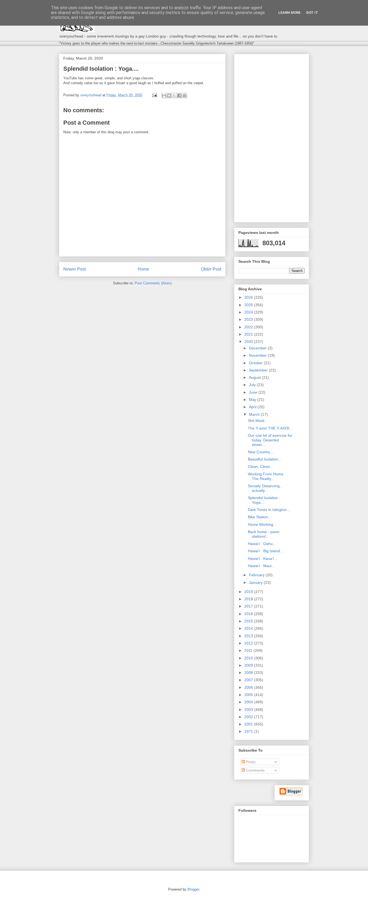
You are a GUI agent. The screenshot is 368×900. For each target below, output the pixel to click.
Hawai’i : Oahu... (262, 543)
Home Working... (262, 524)
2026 (249, 297)
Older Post (211, 269)
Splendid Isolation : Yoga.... (264, 500)
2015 (249, 621)
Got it (312, 13)
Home (143, 269)
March (255, 414)
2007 (249, 680)
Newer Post (74, 269)
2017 (249, 606)
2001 (249, 724)
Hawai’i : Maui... (261, 566)
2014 (249, 628)
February (257, 575)
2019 (249, 591)
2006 (249, 687)
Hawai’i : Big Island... (265, 551)
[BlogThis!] (169, 95)
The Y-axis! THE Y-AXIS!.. (270, 428)
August (255, 377)
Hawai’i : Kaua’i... (262, 558)
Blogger (193, 889)
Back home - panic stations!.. (264, 534)
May (253, 399)
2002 (249, 717)
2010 (249, 658)
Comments (255, 770)
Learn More (289, 13)
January (256, 582)
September (259, 370)
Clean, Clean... (260, 466)
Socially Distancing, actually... (264, 488)
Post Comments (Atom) (153, 283)
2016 (249, 614)
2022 (249, 327)
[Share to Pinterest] (184, 95)
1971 (249, 731)
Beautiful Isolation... (264, 459)
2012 (249, 643)
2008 (249, 672)
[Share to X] (174, 95)
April (253, 407)
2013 (249, 636)
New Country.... (261, 452)
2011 (249, 650)
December (258, 348)
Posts (250, 762)
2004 (249, 702)
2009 (249, 665)
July (253, 385)
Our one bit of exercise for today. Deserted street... (270, 440)
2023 (249, 319)
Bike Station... (259, 517)
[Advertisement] (271, 137)
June (253, 392)
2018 (249, 599)
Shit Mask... (258, 420)
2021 (249, 334)
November (258, 355)
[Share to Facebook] (179, 95)
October (256, 363)
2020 (249, 341)
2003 (249, 709)
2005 (249, 695)
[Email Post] (154, 95)
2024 (249, 312)
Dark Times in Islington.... (269, 509)
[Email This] (164, 95)
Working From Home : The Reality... (267, 476)
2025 (249, 305)
